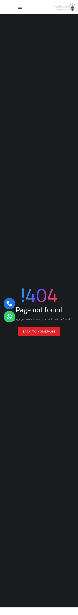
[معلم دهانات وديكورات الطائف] (65, 7)
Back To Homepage (39, 331)
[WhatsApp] (9, 317)
